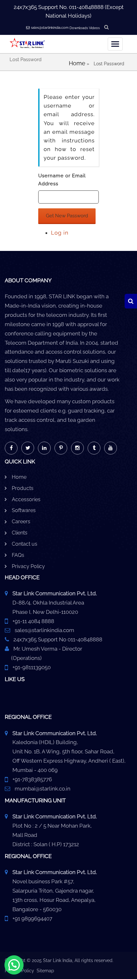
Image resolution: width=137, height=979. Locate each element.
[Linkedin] (44, 448)
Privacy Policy (28, 566)
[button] (14, 965)
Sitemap (45, 970)
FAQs (18, 555)
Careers (21, 521)
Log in (59, 232)
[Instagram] (77, 448)
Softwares (24, 510)
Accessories (26, 499)
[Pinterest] (60, 448)
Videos (94, 28)
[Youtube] (110, 448)
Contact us (24, 544)
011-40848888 (86, 7)
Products (22, 488)
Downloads (78, 28)
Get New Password (67, 216)
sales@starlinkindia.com (49, 28)
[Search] (131, 301)
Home (77, 63)
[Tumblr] (94, 448)
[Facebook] (11, 448)
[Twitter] (27, 448)
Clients (19, 533)
